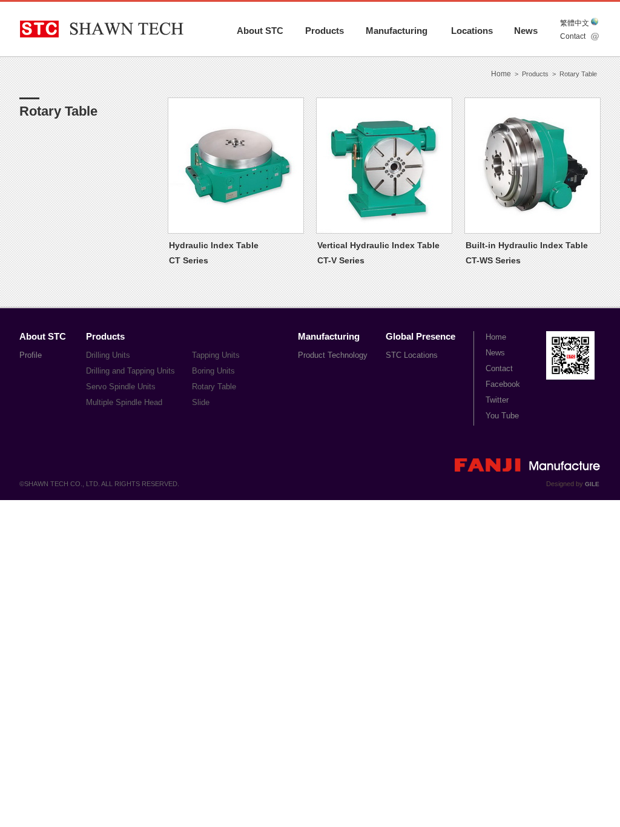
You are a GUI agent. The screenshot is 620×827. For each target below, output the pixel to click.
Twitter (497, 399)
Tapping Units (216, 355)
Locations (472, 30)
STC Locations (412, 355)
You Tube (502, 415)
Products (324, 30)
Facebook (503, 384)
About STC (260, 30)
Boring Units (213, 370)
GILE (592, 484)
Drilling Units (108, 355)
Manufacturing (396, 30)
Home (501, 74)
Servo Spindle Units (121, 386)
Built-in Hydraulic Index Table (527, 245)
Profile (30, 355)
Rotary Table (214, 386)
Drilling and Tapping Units (130, 370)
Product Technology (333, 355)
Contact (572, 36)
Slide (200, 402)
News (526, 30)
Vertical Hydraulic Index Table (378, 245)
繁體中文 (574, 23)
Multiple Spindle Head (124, 402)
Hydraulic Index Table (214, 245)
